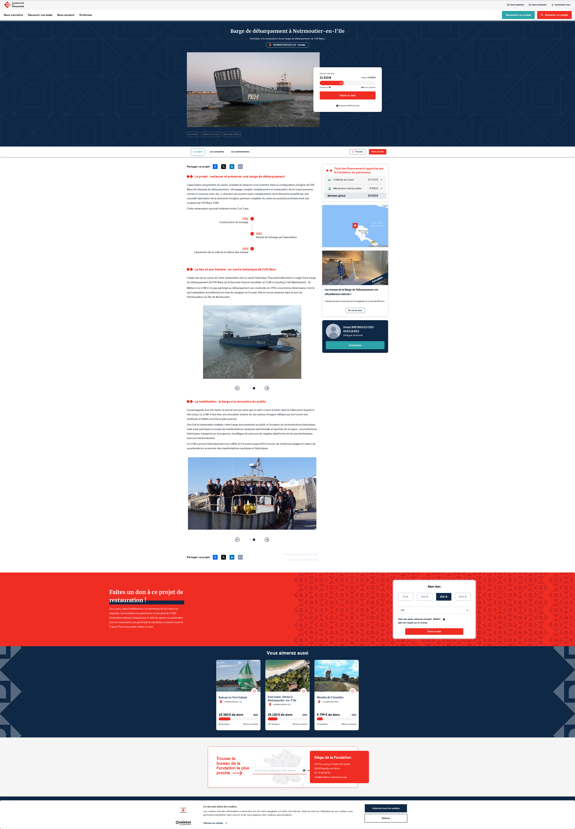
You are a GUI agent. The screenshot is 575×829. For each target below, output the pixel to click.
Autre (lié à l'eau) (231, 134)
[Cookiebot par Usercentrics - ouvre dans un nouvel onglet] (183, 823)
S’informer (85, 15)
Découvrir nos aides (40, 15)
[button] (250, 388)
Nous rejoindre (517, 4)
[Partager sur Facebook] (215, 166)
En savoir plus (355, 310)
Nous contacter (539, 4)
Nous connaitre (13, 15)
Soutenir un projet (556, 15)
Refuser (386, 818)
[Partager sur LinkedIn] (232, 166)
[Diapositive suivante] (267, 388)
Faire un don (347, 95)
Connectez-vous (562, 4)
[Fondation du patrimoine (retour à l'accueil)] (14, 5)
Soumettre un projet (518, 15)
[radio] (405, 597)
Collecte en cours (210, 134)
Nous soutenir (66, 15)
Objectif (368, 78)
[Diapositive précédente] (237, 388)
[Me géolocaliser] (304, 770)
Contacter (355, 345)
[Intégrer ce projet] (240, 166)
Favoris (359, 151)
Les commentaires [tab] (240, 151)
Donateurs (325, 87)
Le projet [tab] (197, 151)
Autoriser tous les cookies (386, 808)
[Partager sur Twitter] (224, 166)
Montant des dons (327, 74)
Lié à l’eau (192, 134)
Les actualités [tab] (217, 151)
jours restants (368, 87)
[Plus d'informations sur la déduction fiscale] (444, 619)
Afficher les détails (213, 823)
